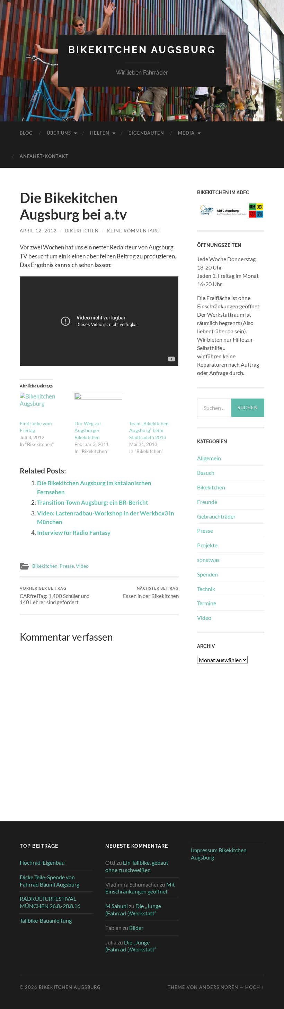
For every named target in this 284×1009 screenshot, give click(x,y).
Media (186, 133)
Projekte (207, 545)
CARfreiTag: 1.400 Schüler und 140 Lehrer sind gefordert (54, 596)
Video (82, 566)
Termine (206, 603)
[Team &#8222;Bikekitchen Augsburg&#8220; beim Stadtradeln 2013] (153, 406)
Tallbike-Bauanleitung (46, 920)
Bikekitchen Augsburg (142, 49)
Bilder (136, 927)
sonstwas (208, 559)
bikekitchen (82, 230)
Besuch (205, 472)
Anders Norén (218, 987)
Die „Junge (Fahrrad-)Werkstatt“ (133, 909)
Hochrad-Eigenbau (42, 862)
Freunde (207, 501)
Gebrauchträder (216, 516)
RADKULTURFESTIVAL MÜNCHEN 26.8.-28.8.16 (50, 902)
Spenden (207, 574)
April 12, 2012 (38, 230)
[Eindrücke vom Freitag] (44, 406)
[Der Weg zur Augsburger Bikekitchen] (98, 406)
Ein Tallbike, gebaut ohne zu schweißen (136, 866)
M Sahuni (116, 906)
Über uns (59, 133)
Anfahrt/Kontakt (44, 156)
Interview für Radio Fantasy (73, 532)
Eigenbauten (146, 133)
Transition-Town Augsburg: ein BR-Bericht (92, 502)
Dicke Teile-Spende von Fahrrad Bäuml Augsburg (49, 881)
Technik (206, 588)
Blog (26, 133)
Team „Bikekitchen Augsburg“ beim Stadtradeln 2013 (149, 430)
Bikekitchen (44, 566)
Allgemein (209, 458)
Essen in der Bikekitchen (151, 592)
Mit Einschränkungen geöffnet (140, 888)
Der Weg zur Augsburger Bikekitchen (87, 430)
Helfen (99, 133)
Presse (67, 566)
